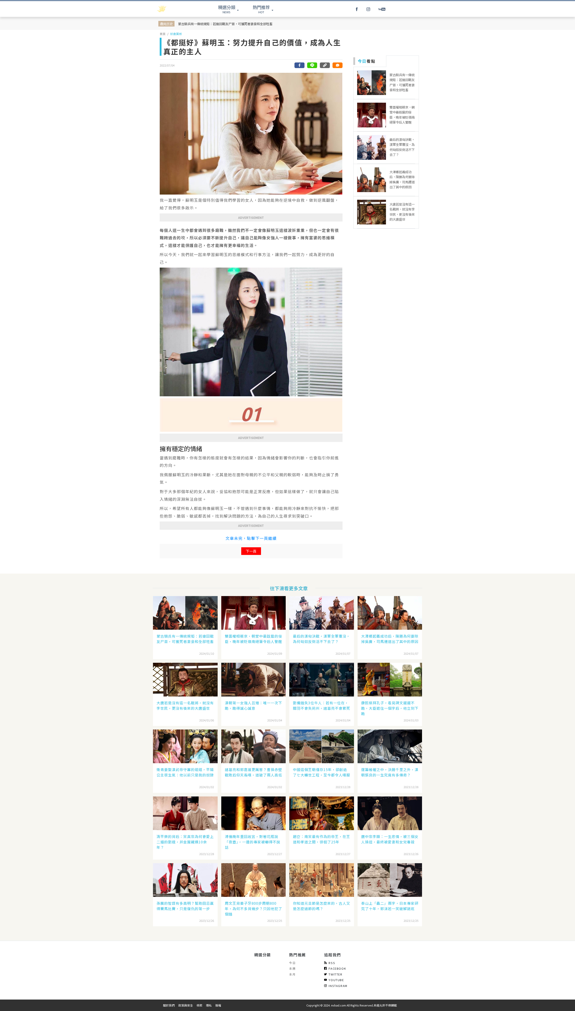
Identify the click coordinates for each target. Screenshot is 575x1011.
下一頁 (251, 551)
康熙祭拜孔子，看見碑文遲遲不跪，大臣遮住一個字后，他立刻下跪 (389, 708)
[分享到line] (312, 65)
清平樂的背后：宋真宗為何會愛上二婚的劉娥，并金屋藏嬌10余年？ (185, 842)
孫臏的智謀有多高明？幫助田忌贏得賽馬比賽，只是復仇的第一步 (185, 905)
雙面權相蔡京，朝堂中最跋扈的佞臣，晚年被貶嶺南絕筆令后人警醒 (253, 638)
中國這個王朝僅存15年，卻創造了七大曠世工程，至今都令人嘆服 (321, 772)
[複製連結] (325, 65)
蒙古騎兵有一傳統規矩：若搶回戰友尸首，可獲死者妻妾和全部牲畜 (225, 23)
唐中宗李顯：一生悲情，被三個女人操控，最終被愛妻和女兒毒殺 (389, 839)
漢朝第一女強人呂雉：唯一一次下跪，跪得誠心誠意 (253, 705)
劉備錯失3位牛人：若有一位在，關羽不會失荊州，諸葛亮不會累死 (321, 705)
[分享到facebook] (299, 65)
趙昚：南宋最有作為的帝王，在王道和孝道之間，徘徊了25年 (321, 839)
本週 (292, 968)
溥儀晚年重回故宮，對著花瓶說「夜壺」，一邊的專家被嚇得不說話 (252, 842)
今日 (292, 963)
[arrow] (173, 9)
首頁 (163, 34)
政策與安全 (185, 1005)
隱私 (209, 1005)
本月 (292, 974)
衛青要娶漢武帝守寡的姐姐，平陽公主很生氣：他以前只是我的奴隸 (185, 772)
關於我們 (169, 1005)
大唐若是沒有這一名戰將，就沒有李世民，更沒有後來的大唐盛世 (185, 705)
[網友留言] (337, 65)
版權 (218, 1005)
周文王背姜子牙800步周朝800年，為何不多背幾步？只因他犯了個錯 (253, 908)
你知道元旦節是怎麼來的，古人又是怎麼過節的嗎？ (321, 905)
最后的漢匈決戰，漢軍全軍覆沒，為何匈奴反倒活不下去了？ (321, 638)
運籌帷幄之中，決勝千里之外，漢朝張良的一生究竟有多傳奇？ (389, 772)
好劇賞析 (176, 34)
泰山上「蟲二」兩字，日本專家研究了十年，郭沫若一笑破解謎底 (389, 905)
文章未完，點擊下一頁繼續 (251, 538)
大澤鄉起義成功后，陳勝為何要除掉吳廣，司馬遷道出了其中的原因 (389, 638)
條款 (199, 1005)
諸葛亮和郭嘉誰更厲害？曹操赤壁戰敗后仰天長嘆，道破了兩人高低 (253, 772)
